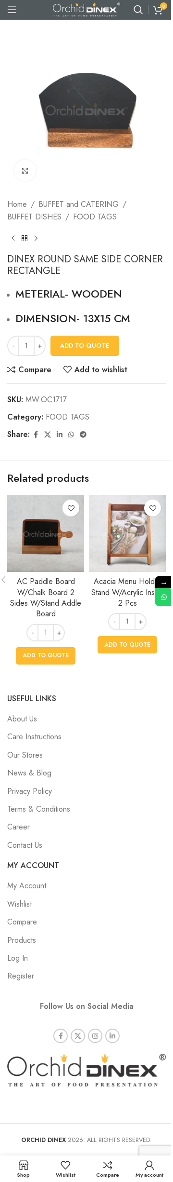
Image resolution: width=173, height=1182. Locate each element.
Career (18, 826)
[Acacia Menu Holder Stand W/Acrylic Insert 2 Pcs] (127, 533)
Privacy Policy (29, 791)
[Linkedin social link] (59, 434)
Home (17, 204)
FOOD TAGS (95, 216)
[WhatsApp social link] (71, 434)
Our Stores (25, 755)
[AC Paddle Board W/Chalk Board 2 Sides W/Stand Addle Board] (45, 533)
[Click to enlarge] (25, 170)
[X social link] (47, 434)
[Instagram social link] (95, 1036)
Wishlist (19, 904)
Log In (17, 958)
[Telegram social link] (83, 434)
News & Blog (29, 772)
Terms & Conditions (38, 809)
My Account (26, 885)
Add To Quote (85, 345)
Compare (22, 921)
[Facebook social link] (35, 434)
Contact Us (24, 845)
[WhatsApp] (164, 597)
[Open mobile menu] (12, 9)
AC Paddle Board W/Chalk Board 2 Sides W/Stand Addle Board (45, 597)
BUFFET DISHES (34, 216)
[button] (45, 656)
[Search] (138, 9)
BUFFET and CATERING (78, 204)
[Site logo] (86, 8)
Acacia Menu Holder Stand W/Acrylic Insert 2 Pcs (127, 592)
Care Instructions (34, 736)
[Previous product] (13, 238)
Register (20, 975)
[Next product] (36, 238)
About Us (22, 718)
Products (21, 940)
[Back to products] (24, 238)
